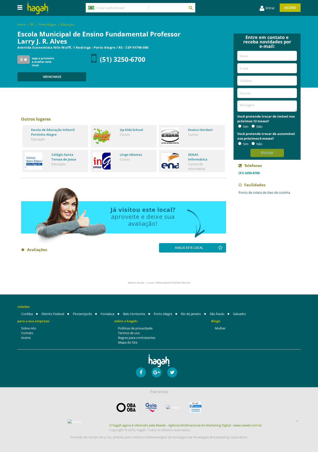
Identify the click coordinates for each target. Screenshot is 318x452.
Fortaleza (107, 314)
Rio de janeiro (191, 314)
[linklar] (173, 407)
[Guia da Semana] (151, 407)
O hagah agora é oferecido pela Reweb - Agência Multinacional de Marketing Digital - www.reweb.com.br (185, 425)
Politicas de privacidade (135, 328)
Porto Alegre (163, 314)
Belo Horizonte (134, 314)
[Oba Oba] (126, 407)
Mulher (220, 328)
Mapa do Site (127, 342)
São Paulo (217, 314)
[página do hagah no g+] (156, 372)
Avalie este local (189, 248)
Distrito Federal (52, 314)
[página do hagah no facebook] (141, 372)
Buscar (190, 7)
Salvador (239, 314)
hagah (37, 7)
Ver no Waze (52, 76)
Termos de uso (129, 333)
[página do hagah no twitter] (172, 372)
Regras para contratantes (136, 337)
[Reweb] (75, 421)
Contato (27, 333)
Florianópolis (82, 314)
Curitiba (27, 314)
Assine (290, 7)
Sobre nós (28, 328)
